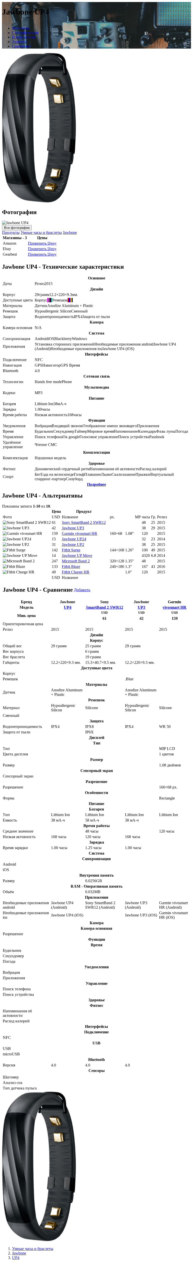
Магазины (21, 28)
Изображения (23, 37)
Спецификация (25, 33)
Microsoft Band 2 (76, 561)
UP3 (141, 607)
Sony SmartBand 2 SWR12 (84, 522)
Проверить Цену (42, 243)
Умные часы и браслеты (41, 232)
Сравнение (21, 46)
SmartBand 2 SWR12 (104, 607)
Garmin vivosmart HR (79, 533)
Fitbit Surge (71, 550)
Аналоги (19, 42)
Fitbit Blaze (71, 566)
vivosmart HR (174, 607)
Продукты (11, 232)
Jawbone (70, 232)
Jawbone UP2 (73, 544)
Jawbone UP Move (77, 555)
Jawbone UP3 (73, 528)
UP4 (67, 607)
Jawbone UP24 (74, 539)
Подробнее (96, 484)
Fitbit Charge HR (75, 572)
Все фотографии (17, 228)
